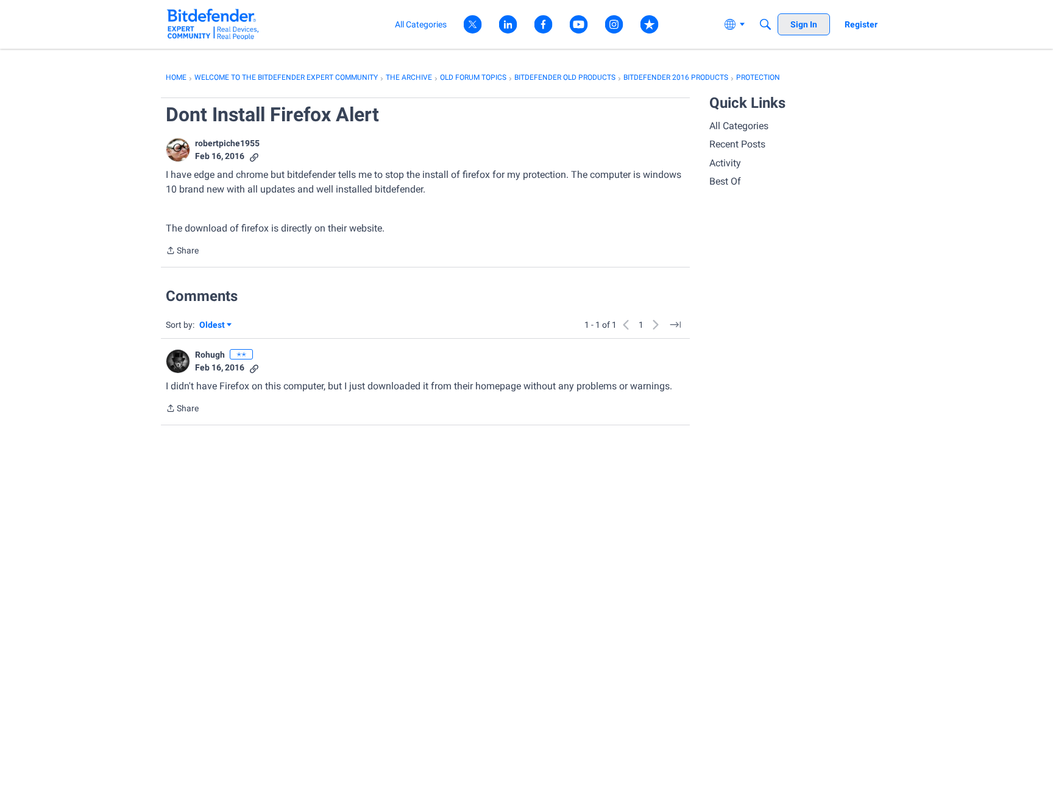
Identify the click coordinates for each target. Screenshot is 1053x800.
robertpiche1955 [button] (227, 143)
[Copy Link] (254, 156)
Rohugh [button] (210, 354)
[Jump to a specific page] (675, 325)
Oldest (212, 325)
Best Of (725, 181)
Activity (725, 163)
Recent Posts (737, 144)
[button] (178, 150)
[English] (213, 24)
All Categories (738, 126)
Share (182, 252)
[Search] (765, 24)
